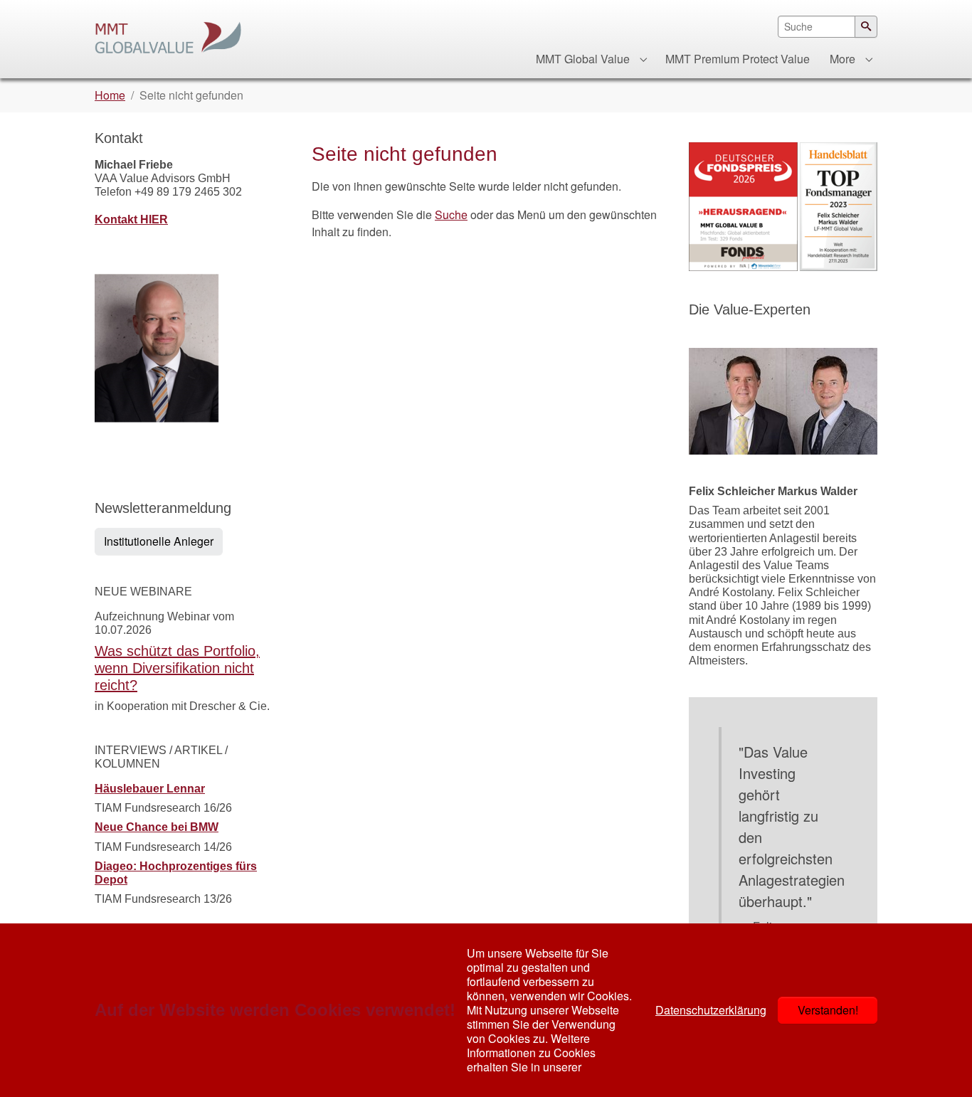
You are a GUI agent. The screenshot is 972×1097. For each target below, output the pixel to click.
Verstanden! (828, 1010)
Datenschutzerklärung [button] (710, 1010)
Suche (451, 214)
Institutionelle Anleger (158, 541)
